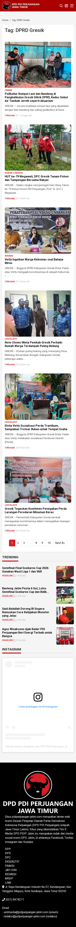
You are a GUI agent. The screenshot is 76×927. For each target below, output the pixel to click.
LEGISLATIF (11, 338)
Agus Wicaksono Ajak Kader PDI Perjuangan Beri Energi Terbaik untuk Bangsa (27, 632)
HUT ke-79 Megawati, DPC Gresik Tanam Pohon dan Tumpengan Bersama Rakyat (37, 178)
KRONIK (9, 255)
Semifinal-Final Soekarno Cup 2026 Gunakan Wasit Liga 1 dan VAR (25, 569)
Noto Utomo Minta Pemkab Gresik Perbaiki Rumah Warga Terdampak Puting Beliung (33, 344)
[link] (38, 64)
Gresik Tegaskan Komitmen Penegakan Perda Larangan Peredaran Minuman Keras (36, 510)
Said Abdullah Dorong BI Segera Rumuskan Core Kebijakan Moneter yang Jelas (25, 612)
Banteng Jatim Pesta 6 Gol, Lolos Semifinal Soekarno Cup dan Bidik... (25, 590)
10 (49, 543)
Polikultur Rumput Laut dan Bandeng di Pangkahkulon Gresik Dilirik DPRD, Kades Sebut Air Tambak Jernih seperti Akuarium (36, 97)
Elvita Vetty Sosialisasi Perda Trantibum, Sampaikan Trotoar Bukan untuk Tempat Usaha (36, 427)
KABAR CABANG (14, 172)
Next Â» (60, 543)
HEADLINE (7, 575)
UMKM (8, 90)
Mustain (11, 115)
